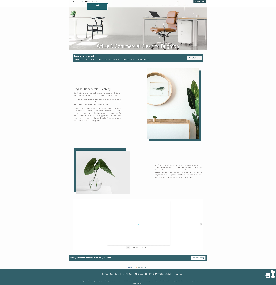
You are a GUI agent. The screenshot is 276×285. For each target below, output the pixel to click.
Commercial (162, 5)
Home (146, 5)
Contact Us (186, 5)
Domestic (172, 5)
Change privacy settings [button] (138, 283)
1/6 (128, 247)
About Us (152, 5)
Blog (179, 5)
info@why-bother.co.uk (173, 274)
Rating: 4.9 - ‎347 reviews (142, 267)
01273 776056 (158, 274)
